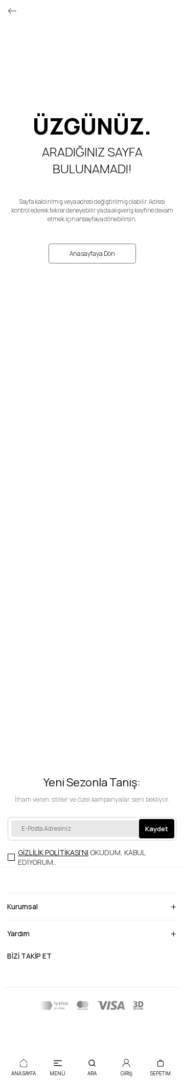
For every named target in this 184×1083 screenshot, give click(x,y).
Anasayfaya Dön (92, 253)
